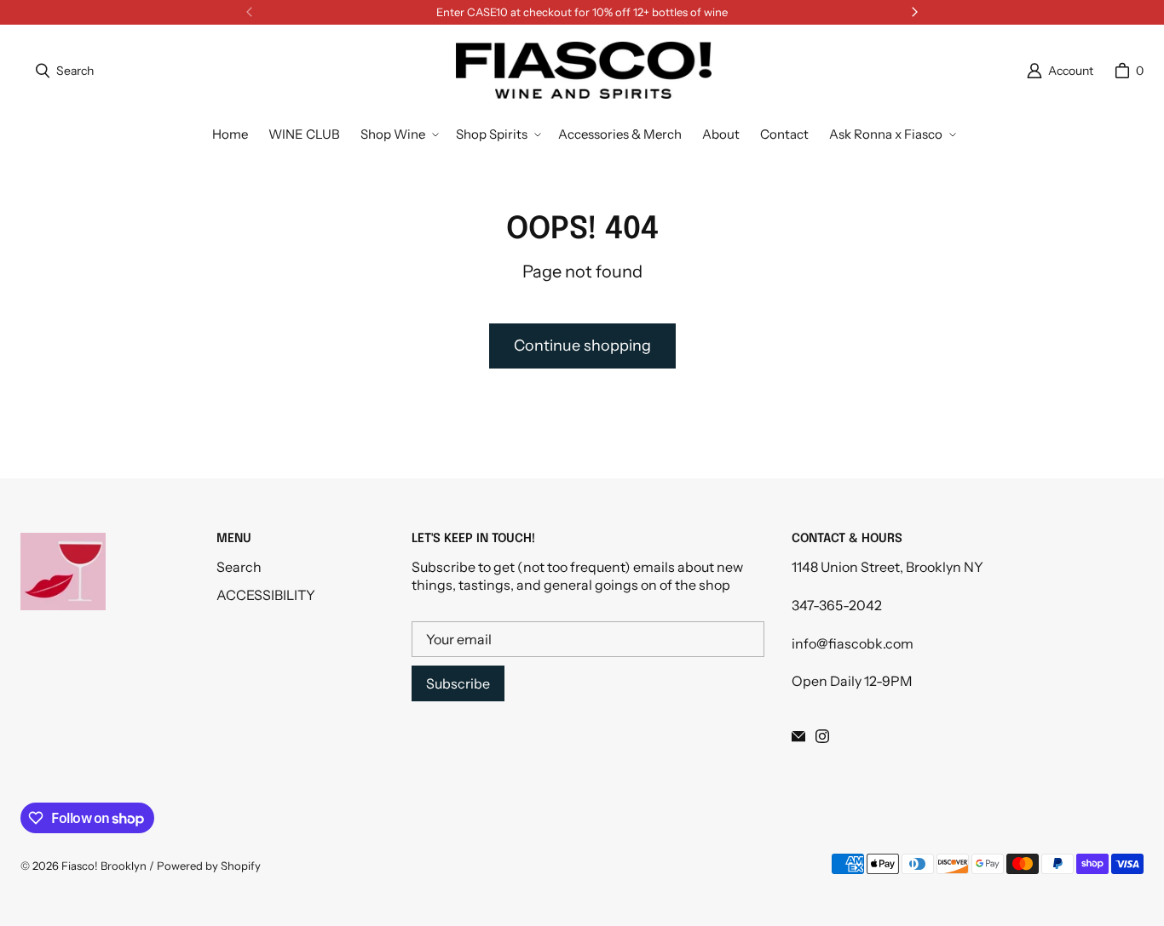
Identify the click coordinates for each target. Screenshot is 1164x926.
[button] (398, 134)
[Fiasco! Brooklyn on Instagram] (822, 736)
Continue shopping (582, 345)
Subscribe (458, 683)
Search (239, 566)
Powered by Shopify (209, 865)
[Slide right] (914, 12)
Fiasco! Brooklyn (104, 865)
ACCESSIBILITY (265, 594)
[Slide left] (250, 12)
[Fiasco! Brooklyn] (584, 71)
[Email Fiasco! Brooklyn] (798, 736)
